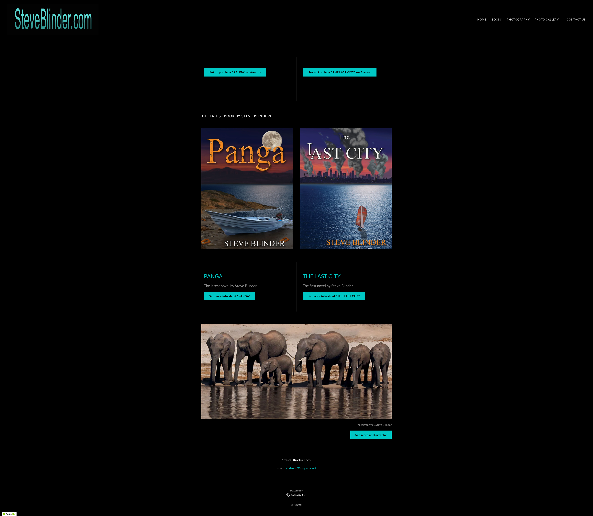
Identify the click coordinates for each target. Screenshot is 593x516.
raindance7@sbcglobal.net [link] (300, 468)
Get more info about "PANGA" (229, 296)
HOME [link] (482, 19)
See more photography (371, 435)
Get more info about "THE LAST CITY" (334, 296)
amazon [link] (296, 504)
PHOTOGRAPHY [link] (518, 19)
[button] (548, 19)
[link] (53, 19)
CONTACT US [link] (576, 19)
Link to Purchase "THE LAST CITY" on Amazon (340, 72)
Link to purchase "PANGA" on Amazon (235, 72)
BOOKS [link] (497, 19)
